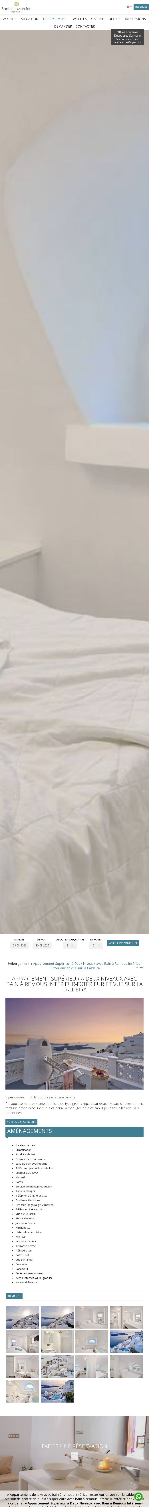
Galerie (97, 19)
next (142, 967)
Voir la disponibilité (123, 943)
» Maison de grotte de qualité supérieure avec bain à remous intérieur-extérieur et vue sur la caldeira (74, 1498)
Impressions (135, 19)
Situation (30, 19)
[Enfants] (96, 945)
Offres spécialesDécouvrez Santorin (127, 37)
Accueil (9, 19)
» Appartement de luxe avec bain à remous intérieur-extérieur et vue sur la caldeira (72, 1494)
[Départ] (42, 945)
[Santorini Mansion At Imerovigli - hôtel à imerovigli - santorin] (16, 7)
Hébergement (55, 19)
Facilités (79, 19)
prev (137, 967)
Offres (114, 19)
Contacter (85, 26)
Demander (63, 26)
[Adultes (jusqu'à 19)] (70, 945)
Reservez (141, 6)
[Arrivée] (19, 945)
